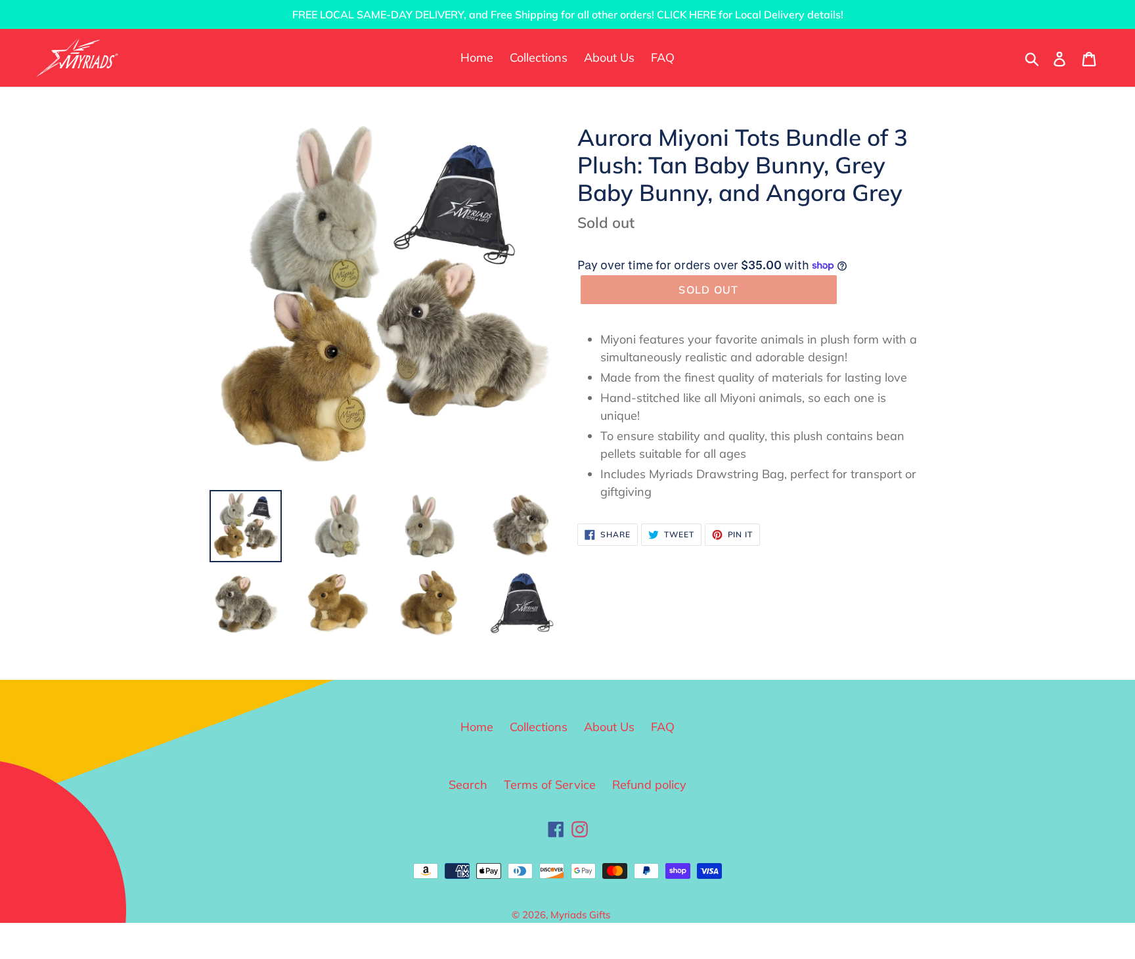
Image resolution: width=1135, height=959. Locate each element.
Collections (539, 726)
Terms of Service (550, 784)
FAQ (663, 726)
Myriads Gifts (580, 914)
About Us (609, 726)
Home (476, 726)
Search (468, 784)
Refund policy (649, 784)
